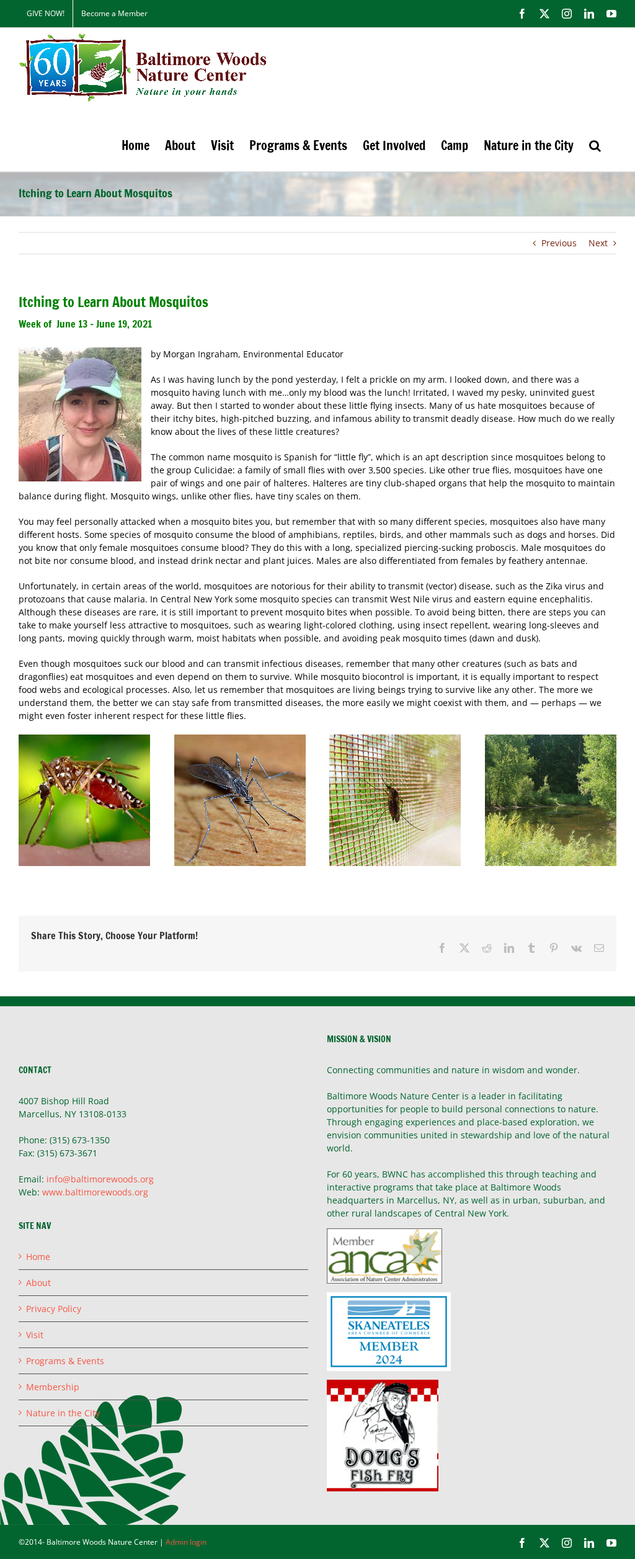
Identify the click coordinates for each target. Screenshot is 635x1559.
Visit (34, 1335)
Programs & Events (65, 1361)
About (38, 1283)
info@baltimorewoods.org (100, 1179)
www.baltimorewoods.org (95, 1192)
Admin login (186, 1542)
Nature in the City (63, 1413)
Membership (52, 1387)
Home (38, 1256)
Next (598, 243)
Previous (559, 243)
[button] (595, 145)
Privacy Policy (53, 1309)
